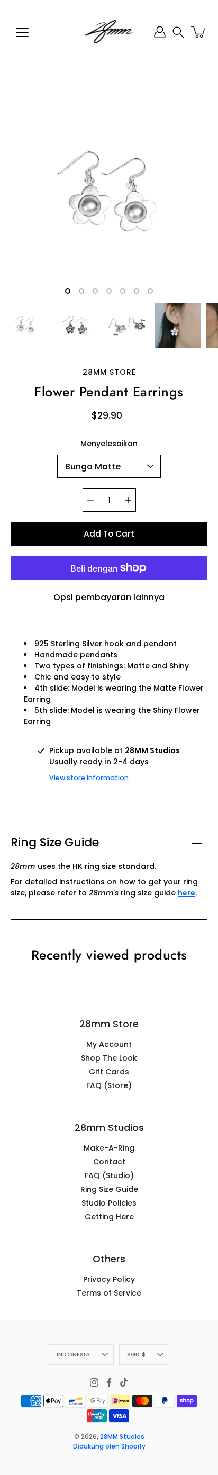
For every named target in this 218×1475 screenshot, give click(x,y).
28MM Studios (122, 1436)
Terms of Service (109, 1293)
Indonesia (73, 1354)
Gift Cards (109, 1071)
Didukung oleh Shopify (109, 1446)
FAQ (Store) (109, 1085)
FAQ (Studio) (109, 1175)
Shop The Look (109, 1058)
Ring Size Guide (55, 842)
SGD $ (136, 1354)
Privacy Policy (109, 1279)
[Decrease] (90, 500)
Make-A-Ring (109, 1148)
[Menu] (22, 32)
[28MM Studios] (109, 31)
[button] (178, 32)
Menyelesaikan (109, 443)
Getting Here (109, 1216)
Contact (109, 1161)
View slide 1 (67, 291)
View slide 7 (150, 291)
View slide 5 (122, 291)
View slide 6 (136, 291)
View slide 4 (109, 291)
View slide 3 (95, 291)
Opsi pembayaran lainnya (109, 597)
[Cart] (198, 31)
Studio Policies (109, 1203)
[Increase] (128, 500)
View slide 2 (81, 291)
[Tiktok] (124, 1382)
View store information (89, 777)
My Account (109, 1044)
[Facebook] (109, 1382)
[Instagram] (94, 1382)
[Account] (159, 31)
